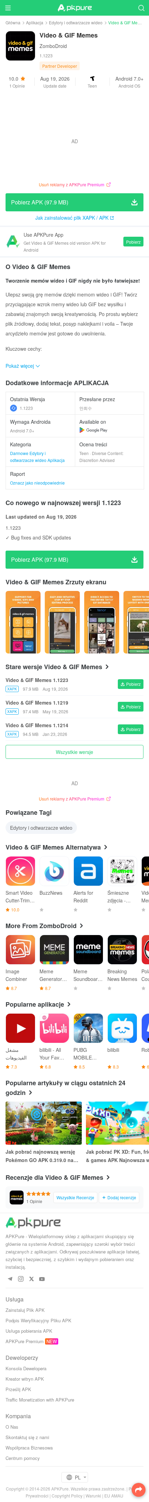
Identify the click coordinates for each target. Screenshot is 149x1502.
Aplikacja (34, 22)
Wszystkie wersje (74, 751)
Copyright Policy (67, 1496)
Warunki (93, 1496)
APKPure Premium (25, 1341)
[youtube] (42, 1279)
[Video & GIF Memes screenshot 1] (62, 622)
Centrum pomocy (23, 1458)
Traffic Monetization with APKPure (40, 1399)
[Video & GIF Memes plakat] (23, 622)
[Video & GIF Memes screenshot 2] (101, 622)
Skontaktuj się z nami (27, 1437)
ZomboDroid (53, 45)
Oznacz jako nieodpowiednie (37, 483)
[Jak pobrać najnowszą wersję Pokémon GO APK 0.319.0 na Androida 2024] (44, 1123)
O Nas (12, 1426)
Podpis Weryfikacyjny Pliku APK (38, 1320)
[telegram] (10, 1279)
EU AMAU (113, 1496)
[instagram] (20, 1279)
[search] (141, 8)
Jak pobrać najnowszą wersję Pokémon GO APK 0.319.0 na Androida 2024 (40, 1156)
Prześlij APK (18, 1389)
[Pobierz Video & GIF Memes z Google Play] (93, 430)
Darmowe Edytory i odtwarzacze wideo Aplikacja (37, 456)
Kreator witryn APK (25, 1378)
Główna (13, 22)
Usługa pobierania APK (29, 1331)
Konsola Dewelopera (26, 1368)
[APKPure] (74, 8)
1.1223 (26, 408)
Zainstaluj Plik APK (25, 1310)
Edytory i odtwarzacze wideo (76, 22)
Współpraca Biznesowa (29, 1447)
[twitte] (31, 1279)
